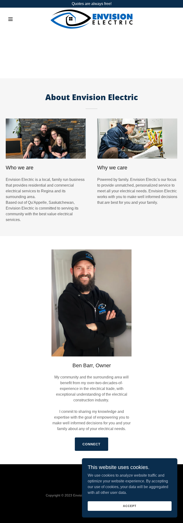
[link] (91, 19)
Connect (91, 444)
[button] (18, 19)
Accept (129, 505)
